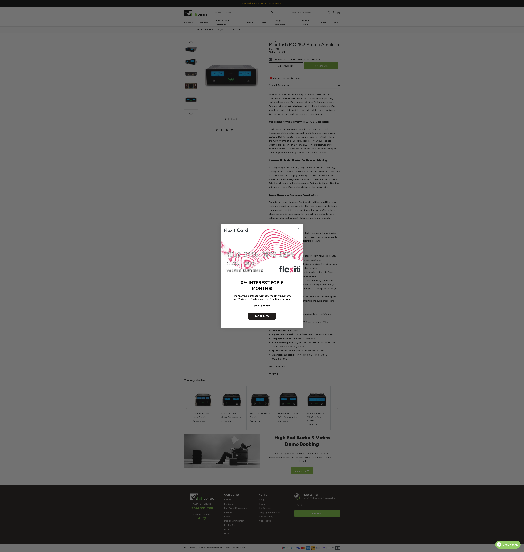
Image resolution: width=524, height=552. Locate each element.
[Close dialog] (299, 227)
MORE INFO (262, 316)
